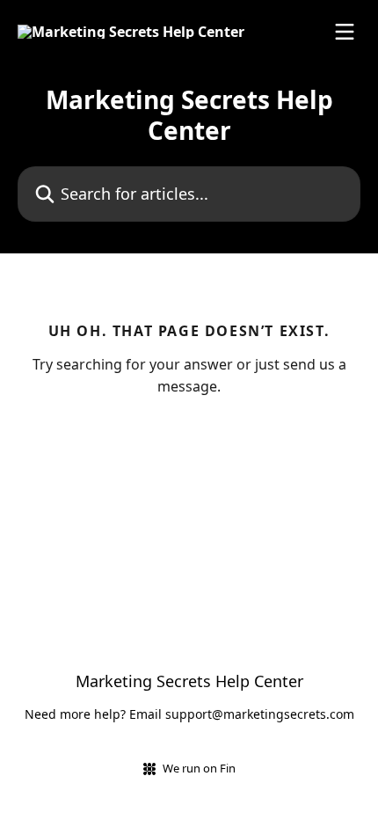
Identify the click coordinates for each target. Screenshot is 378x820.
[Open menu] (344, 31)
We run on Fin (199, 768)
